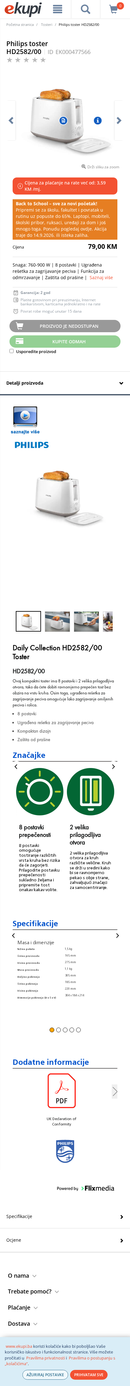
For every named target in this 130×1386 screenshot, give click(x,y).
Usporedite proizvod (35, 351)
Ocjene (13, 1240)
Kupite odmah (69, 342)
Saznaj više (101, 277)
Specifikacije (19, 1216)
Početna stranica (20, 24)
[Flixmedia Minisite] (25, 420)
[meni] (57, 9)
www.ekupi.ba (19, 1346)
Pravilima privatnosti (45, 1358)
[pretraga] (85, 9)
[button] (28, 621)
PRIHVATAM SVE (88, 1374)
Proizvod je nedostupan (69, 326)
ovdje (86, 229)
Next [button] (113, 766)
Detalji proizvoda (24, 383)
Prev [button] (16, 766)
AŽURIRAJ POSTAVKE (45, 1374)
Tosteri (46, 24)
